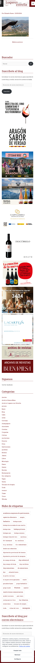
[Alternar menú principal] (33, 3)
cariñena (23, 537)
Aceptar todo (18, 650)
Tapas (4, 479)
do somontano (23, 568)
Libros (4, 458)
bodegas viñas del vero (10, 537)
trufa (4, 608)
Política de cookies (24, 646)
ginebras (5, 450)
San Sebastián (23, 600)
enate (25, 580)
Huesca (17, 588)
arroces (4, 406)
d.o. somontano (21, 545)
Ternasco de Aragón (8, 484)
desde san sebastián (10, 548)
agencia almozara (10, 517)
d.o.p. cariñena (7, 545)
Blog (3, 412)
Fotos (3, 444)
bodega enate (17, 521)
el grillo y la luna (9, 576)
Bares (3, 409)
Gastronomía (6, 447)
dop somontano (8, 568)
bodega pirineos (19, 529)
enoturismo (5, 438)
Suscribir (7, 91)
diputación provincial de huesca (14, 552)
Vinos (4, 496)
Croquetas (5, 432)
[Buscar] (30, 64)
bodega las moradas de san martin (14, 525)
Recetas (4, 470)
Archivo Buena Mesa (8, 400)
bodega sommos (19, 533)
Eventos (4, 441)
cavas (3, 418)
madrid (26, 588)
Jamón (4, 455)
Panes (4, 464)
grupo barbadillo (21, 583)
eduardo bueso (13, 572)
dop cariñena (24, 564)
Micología (5, 461)
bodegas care (7, 533)
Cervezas (5, 420)
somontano (7, 604)
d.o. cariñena (19, 540)
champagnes (6, 423)
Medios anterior (17, 42)
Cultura (4, 435)
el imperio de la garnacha (11, 580)
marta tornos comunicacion (13, 592)
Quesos (4, 467)
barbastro (6, 521)
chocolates (5, 426)
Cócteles (4, 429)
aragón (22, 517)
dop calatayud (24, 560)
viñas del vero (14, 608)
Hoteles (4, 452)
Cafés (3, 415)
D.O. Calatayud (7, 540)
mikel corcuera (8, 596)
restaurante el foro (9, 600)
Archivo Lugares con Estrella (11, 403)
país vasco (20, 596)
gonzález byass (8, 583)
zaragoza (26, 608)
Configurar (17, 659)
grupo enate (7, 588)
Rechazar (17, 654)
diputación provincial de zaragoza (14, 556)
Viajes (4, 493)
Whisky (4, 499)
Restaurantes (6, 473)
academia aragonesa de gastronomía (16, 513)
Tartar (4, 482)
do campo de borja (9, 560)
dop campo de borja (9, 564)
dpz (4, 572)
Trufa (3, 487)
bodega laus (6, 529)
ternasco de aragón (20, 604)
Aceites (4, 397)
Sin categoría (6, 476)
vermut (4, 490)
